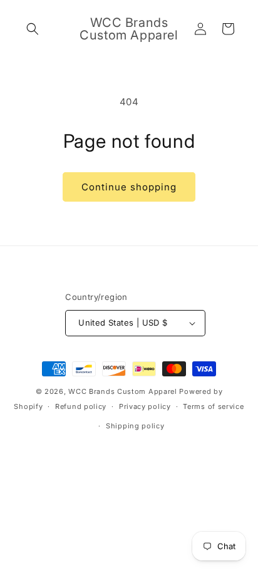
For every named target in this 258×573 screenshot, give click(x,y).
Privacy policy (145, 406)
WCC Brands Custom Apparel (122, 391)
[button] (32, 29)
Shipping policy (135, 425)
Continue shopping (129, 187)
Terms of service (213, 406)
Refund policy (80, 406)
